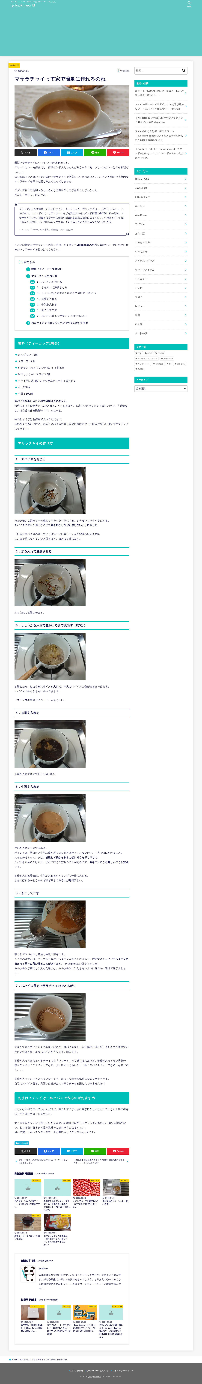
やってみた (141, 251)
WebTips (140, 206)
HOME (15, 1359)
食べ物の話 (14, 65)
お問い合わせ (76, 1370)
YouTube (140, 224)
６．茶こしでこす (44, 310)
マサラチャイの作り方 (42, 276)
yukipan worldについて (98, 1370)
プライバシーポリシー (123, 1370)
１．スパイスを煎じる (46, 281)
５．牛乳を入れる (44, 304)
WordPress (141, 215)
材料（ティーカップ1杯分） (46, 269)
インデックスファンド (147, 358)
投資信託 (159, 364)
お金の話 (140, 233)
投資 (137, 315)
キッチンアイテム (144, 270)
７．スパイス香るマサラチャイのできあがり (59, 315)
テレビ (138, 288)
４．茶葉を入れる (44, 298)
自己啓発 (181, 364)
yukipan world (23, 5)
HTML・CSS (142, 179)
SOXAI (161, 353)
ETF (140, 353)
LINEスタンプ (142, 197)
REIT (149, 353)
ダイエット (141, 279)
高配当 (141, 369)
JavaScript (141, 188)
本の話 (138, 324)
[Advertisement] (101, 33)
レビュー (140, 306)
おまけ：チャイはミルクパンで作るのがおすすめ (58, 322)
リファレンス (144, 364)
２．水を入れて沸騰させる (49, 287)
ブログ (138, 297)
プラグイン (168, 358)
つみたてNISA (143, 242)
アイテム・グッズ (144, 260)
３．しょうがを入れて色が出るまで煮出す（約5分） (64, 293)
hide (33, 262)
